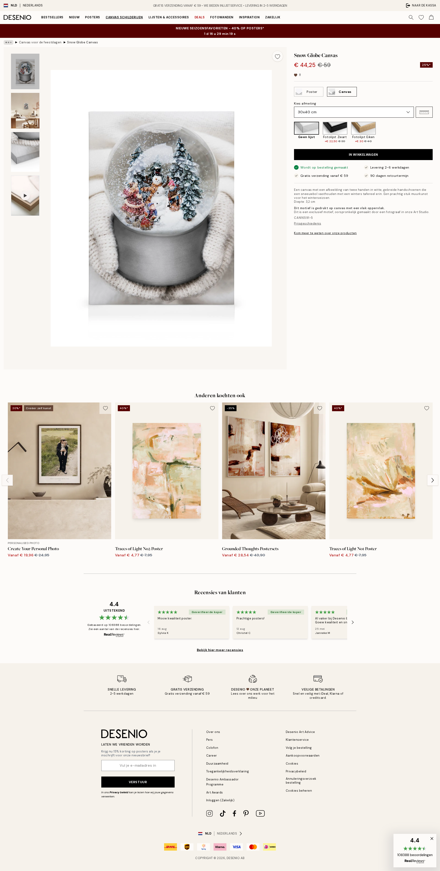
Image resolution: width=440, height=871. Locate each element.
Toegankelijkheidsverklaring (227, 771)
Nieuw (74, 17)
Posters (92, 17)
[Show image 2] (25, 110)
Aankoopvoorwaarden (303, 755)
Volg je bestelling (299, 748)
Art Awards (214, 792)
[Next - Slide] (436, 132)
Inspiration (249, 17)
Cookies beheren (299, 791)
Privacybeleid (296, 771)
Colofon (212, 748)
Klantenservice (297, 740)
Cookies (292, 764)
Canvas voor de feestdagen (40, 42)
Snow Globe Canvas (82, 42)
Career (211, 755)
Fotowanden (221, 17)
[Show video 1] (25, 195)
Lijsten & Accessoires (168, 17)
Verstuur (138, 782)
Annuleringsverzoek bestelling (301, 781)
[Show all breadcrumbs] (8, 42)
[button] (424, 112)
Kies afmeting (305, 103)
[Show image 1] (25, 71)
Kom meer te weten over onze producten (325, 233)
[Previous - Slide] (290, 132)
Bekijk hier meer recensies (220, 650)
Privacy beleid (119, 792)
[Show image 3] (25, 152)
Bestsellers (52, 17)
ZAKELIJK (272, 17)
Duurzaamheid (217, 764)
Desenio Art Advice (300, 732)
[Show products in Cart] (431, 17)
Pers (209, 740)
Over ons (213, 732)
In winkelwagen (363, 155)
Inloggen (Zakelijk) (220, 800)
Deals (200, 17)
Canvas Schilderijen (124, 17)
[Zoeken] (411, 17)
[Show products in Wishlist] (421, 17)
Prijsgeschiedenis (307, 223)
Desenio (233, 858)
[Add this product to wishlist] (277, 56)
